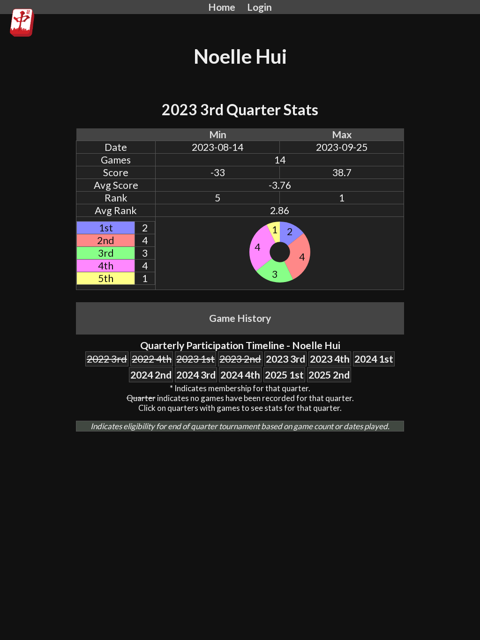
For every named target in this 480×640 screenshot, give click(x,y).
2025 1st (284, 375)
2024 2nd (151, 375)
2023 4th (330, 359)
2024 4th (240, 375)
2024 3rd (196, 375)
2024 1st (373, 359)
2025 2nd (329, 375)
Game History (240, 318)
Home (221, 7)
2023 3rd (285, 359)
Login (259, 7)
